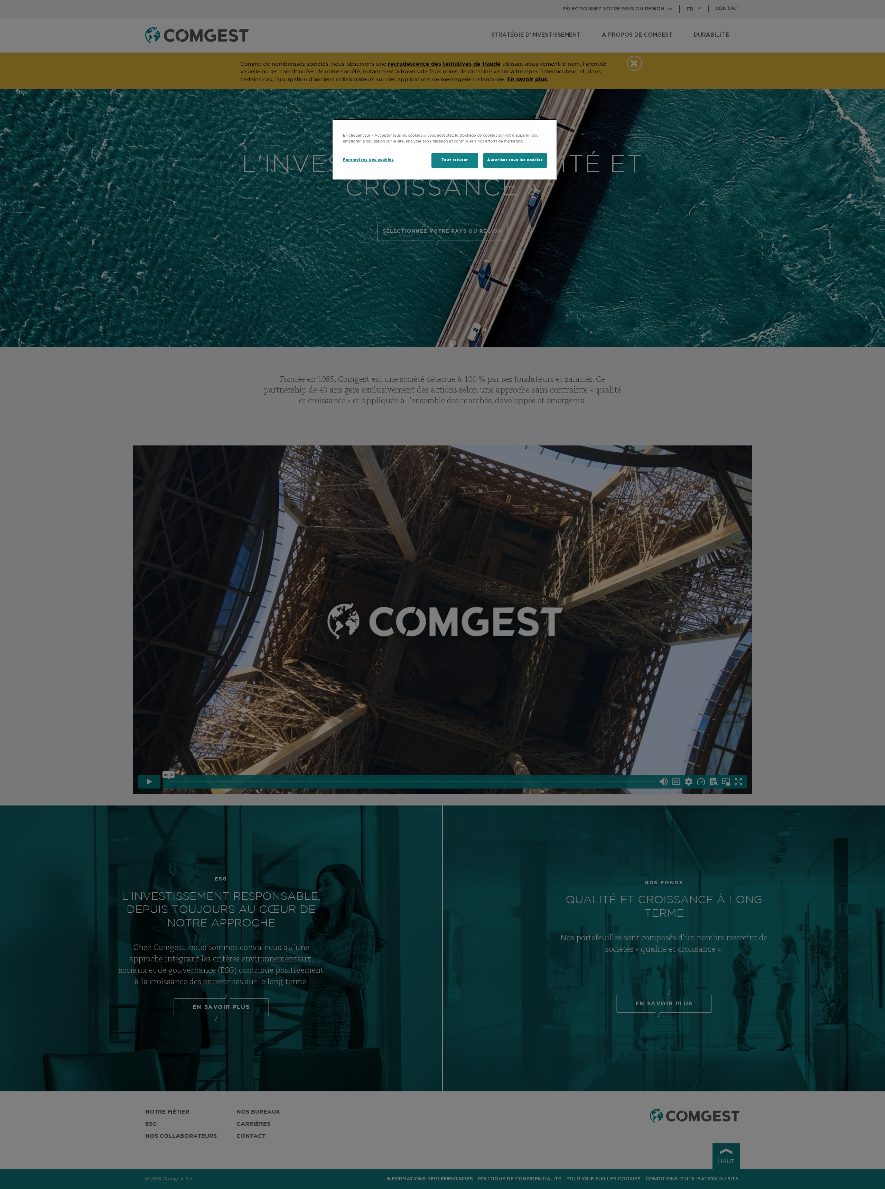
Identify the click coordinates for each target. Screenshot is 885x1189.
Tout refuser (454, 160)
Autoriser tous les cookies (515, 160)
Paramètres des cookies (368, 160)
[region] (445, 149)
